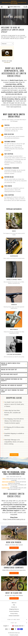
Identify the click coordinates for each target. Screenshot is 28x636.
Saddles (14, 304)
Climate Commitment (14, 615)
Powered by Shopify (14, 634)
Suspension (14, 256)
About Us (14, 602)
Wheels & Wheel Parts (14, 279)
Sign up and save (14, 619)
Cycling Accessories (14, 354)
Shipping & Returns (14, 609)
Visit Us (14, 622)
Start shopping (14, 454)
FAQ (14, 604)
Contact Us (14, 607)
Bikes (14, 231)
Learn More (14, 547)
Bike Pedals (14, 329)
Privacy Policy (14, 613)
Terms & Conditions (14, 611)
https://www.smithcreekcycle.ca (14, 519)
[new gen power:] (14, 533)
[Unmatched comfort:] (14, 558)
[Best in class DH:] (14, 583)
